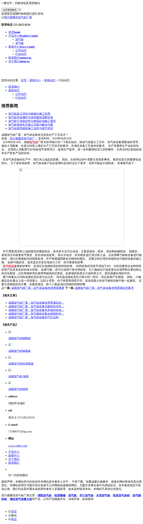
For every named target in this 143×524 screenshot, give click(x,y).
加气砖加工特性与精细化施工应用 (29, 113)
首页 (14, 32)
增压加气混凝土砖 (21, 499)
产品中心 (23, 35)
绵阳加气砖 (45, 495)
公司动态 (21, 50)
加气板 (19, 43)
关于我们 (19, 61)
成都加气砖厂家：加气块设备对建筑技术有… (36, 306)
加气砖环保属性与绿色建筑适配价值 (30, 117)
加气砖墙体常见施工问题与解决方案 (30, 124)
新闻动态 (49, 80)
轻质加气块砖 (121, 495)
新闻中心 (21, 46)
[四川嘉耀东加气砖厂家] (16, 17)
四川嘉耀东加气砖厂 (22, 138)
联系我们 (19, 57)
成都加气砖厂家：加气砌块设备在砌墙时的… (36, 313)
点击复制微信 (9, 10)
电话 (14, 519)
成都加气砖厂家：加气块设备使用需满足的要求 (104, 287)
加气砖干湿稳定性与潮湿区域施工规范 (32, 121)
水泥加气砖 (103, 495)
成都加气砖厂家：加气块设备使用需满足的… (36, 302)
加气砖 (19, 39)
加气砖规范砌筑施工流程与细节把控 (30, 128)
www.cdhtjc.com (17, 445)
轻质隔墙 (60, 495)
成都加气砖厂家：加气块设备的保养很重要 (37, 287)
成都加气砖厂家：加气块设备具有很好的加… (36, 310)
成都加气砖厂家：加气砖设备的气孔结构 (33, 317)
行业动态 (21, 54)
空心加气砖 (86, 495)
